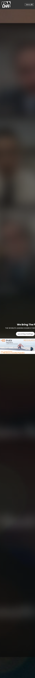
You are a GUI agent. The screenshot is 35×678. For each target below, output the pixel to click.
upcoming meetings (25, 334)
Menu (28, 4)
